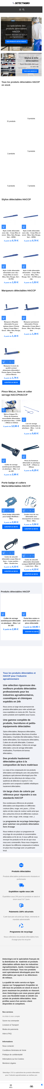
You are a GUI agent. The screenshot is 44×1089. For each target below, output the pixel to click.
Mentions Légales (9, 1063)
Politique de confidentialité (12, 1055)
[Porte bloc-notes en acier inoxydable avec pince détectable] (32, 606)
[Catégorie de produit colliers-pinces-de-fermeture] (31, 172)
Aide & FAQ (6, 1034)
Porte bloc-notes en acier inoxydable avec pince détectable (31, 620)
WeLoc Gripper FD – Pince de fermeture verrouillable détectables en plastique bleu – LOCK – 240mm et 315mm (11, 418)
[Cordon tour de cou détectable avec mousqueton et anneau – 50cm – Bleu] (31, 502)
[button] (24, 614)
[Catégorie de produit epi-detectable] (31, 139)
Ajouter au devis (11, 382)
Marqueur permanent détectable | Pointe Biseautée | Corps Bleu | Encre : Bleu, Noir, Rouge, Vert (31, 326)
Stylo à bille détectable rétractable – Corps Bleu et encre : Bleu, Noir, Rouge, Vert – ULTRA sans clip (31, 275)
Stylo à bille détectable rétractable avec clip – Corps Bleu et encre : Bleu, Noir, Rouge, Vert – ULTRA (11, 275)
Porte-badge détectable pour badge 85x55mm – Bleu (11, 517)
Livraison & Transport (10, 1025)
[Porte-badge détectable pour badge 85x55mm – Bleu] (11, 502)
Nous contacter (8, 1046)
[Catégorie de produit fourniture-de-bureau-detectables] (31, 105)
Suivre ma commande (10, 1021)
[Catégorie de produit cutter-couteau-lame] (11, 172)
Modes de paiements (10, 1029)
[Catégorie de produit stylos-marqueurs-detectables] (11, 107)
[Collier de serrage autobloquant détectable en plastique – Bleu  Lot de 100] (11, 450)
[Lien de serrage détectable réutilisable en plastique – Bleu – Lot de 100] (31, 411)
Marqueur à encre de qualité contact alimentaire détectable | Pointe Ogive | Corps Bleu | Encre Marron (11, 370)
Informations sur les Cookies (13, 1059)
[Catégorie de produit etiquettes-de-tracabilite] (11, 140)
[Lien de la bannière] (21, 34)
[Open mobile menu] (20, 9)
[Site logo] (21, 3)
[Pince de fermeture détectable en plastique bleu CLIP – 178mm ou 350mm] (31, 448)
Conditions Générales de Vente (14, 1050)
